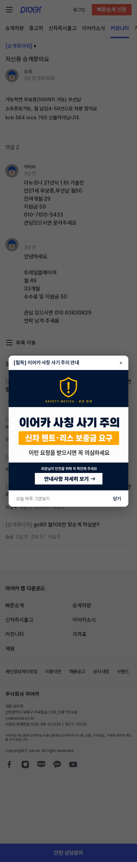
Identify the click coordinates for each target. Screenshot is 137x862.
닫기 (117, 498)
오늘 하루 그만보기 (33, 498)
